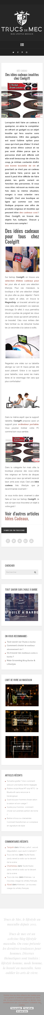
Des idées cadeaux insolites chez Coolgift (22, 76)
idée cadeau (22, 70)
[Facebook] (18, 52)
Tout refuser (28, 1008)
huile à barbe (29, 642)
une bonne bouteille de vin (20, 166)
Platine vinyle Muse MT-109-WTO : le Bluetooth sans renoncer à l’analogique (22, 792)
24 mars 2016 (8, 530)
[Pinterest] (22, 52)
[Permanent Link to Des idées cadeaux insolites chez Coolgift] (22, 117)
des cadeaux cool (28, 212)
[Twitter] (13, 52)
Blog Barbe (28, 660)
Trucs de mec (13, 855)
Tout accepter (16, 1008)
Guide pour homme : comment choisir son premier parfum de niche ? (22, 811)
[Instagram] (26, 52)
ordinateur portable (28, 424)
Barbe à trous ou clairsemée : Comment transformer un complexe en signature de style (22, 822)
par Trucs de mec (19, 530)
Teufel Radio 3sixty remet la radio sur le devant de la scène (21, 858)
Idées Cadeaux (16, 518)
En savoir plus (22, 1011)
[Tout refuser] (41, 1003)
